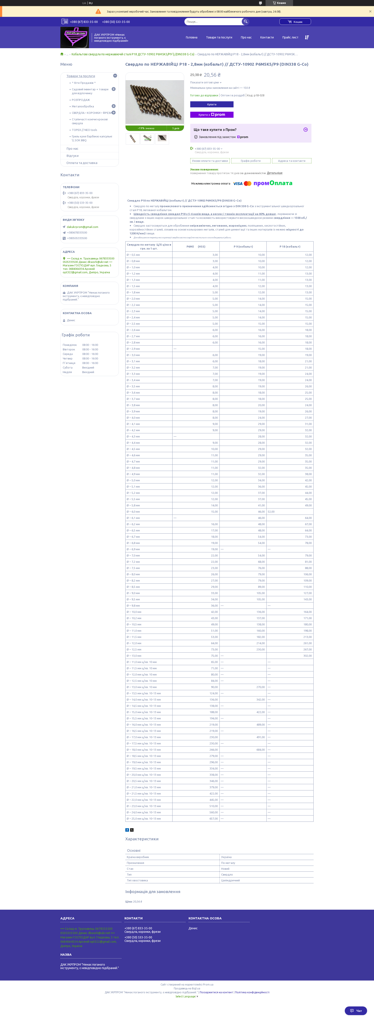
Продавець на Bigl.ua (187, 988)
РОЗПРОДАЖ (81, 99)
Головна (191, 37)
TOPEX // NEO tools (84, 129)
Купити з (204, 114)
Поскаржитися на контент (216, 992)
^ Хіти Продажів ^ (84, 82)
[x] (132, 830)
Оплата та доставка (81, 163)
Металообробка (83, 106)
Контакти (267, 37)
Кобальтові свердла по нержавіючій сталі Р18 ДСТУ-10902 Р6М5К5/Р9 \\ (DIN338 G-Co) (133, 54)
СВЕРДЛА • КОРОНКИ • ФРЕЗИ (92, 112)
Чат (359, 1010)
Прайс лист (290, 37)
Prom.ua (208, 984)
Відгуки (72, 155)
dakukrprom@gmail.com (82, 226)
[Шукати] (245, 21)
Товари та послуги (219, 37)
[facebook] (127, 830)
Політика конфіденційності (252, 992)
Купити (211, 104)
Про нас (246, 37)
